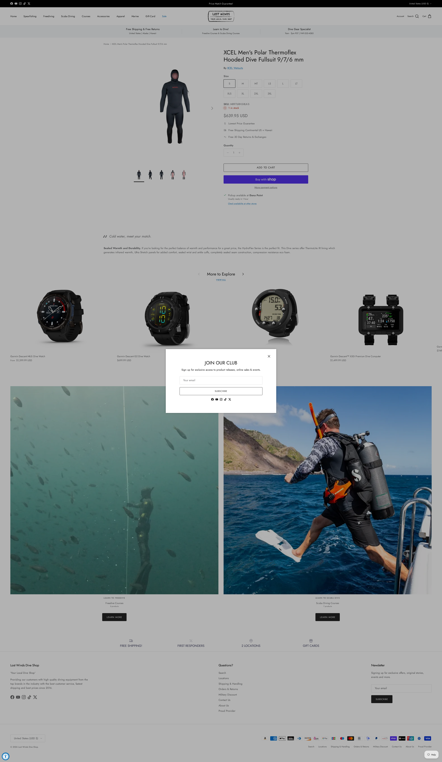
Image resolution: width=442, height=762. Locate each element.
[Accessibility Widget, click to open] (5, 756)
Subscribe (221, 391)
